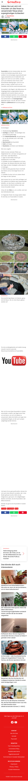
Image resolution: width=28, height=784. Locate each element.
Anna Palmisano (10, 15)
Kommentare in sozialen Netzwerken (14, 757)
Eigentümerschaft (14, 754)
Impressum (14, 764)
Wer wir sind (14, 733)
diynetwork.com (4, 295)
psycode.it (14, 739)
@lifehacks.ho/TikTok (7, 107)
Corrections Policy (14, 749)
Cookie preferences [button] (14, 769)
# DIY (16, 508)
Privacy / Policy (14, 767)
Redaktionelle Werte (14, 751)
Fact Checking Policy (14, 746)
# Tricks (3, 508)
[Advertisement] (14, 55)
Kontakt (14, 736)
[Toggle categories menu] (2, 2)
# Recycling (10, 508)
